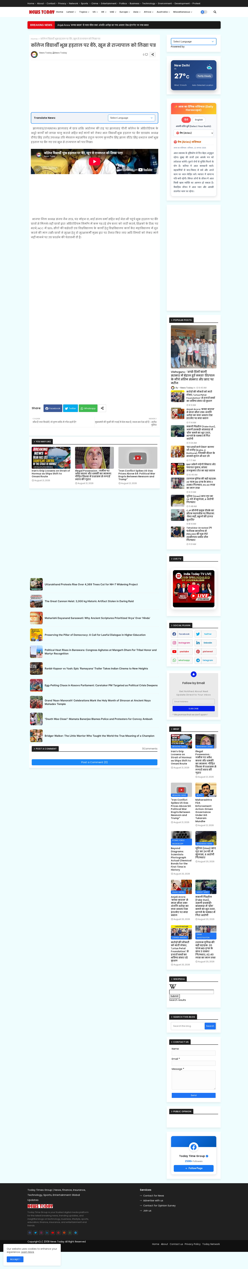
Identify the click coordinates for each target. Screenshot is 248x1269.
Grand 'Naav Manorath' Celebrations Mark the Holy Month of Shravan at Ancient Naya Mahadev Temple (98, 702)
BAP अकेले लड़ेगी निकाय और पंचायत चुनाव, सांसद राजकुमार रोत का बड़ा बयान (201, 467)
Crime (94, 3)
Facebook (54, 408)
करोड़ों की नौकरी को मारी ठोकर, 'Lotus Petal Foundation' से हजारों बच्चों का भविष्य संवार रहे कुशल (200, 396)
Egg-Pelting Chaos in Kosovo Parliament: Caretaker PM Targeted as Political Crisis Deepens (101, 685)
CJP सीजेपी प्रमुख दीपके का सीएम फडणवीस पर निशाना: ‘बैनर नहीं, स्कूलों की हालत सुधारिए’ (200, 515)
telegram (208, 660)
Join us (147, 1210)
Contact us (176, 1244)
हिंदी (186, 119)
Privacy (62, 3)
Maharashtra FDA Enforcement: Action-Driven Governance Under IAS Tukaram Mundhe (204, 810)
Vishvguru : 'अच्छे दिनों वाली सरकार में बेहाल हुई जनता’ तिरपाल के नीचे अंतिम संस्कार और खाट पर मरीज (193, 377)
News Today (57, 1241)
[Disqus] (94, 812)
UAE (112, 11)
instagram (184, 642)
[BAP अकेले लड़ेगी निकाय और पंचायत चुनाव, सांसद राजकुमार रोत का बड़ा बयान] (177, 469)
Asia (135, 11)
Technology (148, 3)
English (199, 119)
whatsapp (184, 660)
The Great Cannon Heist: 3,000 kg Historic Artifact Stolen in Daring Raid (89, 601)
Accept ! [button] (15, 1259)
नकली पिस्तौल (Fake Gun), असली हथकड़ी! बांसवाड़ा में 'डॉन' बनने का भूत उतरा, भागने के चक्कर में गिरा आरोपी (200, 432)
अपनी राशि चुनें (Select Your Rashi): (193, 126)
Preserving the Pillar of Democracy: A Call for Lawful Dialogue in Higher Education (95, 634)
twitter (208, 634)
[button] (215, 12)
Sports (85, 3)
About (40, 3)
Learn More (27, 1252)
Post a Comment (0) (94, 762)
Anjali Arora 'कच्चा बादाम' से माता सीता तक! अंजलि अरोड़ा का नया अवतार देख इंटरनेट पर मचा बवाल (200, 414)
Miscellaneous (181, 11)
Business (134, 3)
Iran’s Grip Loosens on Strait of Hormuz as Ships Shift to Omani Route (51, 473)
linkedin (208, 642)
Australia (162, 11)
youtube (184, 651)
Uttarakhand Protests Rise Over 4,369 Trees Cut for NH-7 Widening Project (91, 584)
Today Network (211, 1244)
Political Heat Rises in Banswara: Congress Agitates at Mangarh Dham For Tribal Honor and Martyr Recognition (101, 651)
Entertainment (108, 3)
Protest (196, 3)
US (94, 11)
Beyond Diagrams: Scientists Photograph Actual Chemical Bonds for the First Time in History (181, 859)
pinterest (208, 651)
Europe (124, 11)
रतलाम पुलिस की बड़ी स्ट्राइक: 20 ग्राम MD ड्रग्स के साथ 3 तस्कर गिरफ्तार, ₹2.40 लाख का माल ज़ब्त (201, 483)
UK (102, 11)
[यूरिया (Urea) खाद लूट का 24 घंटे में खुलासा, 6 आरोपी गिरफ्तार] (177, 501)
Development (182, 3)
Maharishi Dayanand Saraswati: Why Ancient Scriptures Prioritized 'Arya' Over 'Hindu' (97, 618)
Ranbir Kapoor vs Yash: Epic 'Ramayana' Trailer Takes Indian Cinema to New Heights (96, 668)
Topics (83, 11)
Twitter (72, 408)
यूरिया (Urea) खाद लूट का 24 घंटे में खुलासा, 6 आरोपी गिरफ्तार (200, 499)
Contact (51, 3)
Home (30, 3)
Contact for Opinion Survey (159, 1205)
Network (73, 3)
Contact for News (153, 1195)
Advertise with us (153, 1200)
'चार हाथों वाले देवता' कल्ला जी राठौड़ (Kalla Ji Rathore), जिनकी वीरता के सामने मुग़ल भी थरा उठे (200, 452)
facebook (184, 634)
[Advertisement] (98, 75)
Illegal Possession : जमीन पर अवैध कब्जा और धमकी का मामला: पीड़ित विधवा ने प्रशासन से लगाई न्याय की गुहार (93, 475)
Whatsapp (90, 408)
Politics (123, 3)
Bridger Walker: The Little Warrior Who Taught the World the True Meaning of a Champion (99, 735)
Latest (70, 11)
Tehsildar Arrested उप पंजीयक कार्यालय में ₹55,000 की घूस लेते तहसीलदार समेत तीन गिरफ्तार (199, 534)
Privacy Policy (193, 1244)
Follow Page (195, 1168)
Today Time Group (100, 1247)
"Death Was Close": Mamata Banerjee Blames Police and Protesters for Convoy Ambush (99, 719)
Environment (165, 3)
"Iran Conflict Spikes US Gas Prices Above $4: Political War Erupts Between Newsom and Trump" (111, 25)
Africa (147, 11)
